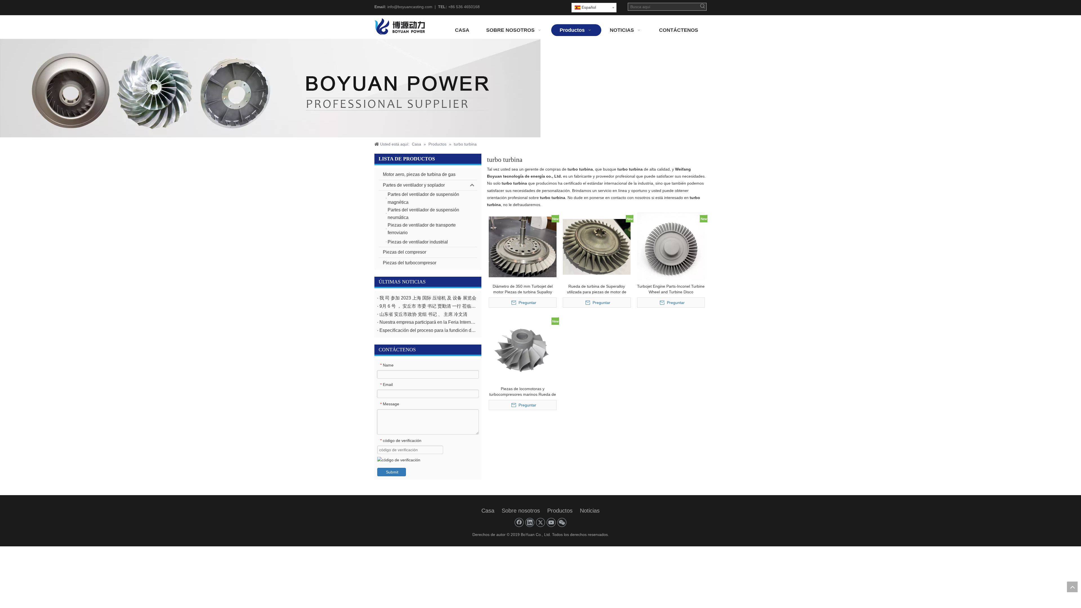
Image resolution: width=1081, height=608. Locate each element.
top (1072, 587)
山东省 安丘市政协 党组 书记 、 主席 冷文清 (423, 314)
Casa (487, 511)
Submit (392, 472)
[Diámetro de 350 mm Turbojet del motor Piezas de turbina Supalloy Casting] (523, 246)
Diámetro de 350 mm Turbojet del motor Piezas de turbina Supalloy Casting (523, 289)
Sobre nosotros (521, 511)
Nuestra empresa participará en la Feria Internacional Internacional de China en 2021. (427, 322)
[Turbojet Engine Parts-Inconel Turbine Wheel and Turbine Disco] (671, 246)
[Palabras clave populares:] (702, 6)
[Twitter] (540, 522)
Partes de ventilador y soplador (414, 185)
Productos (560, 511)
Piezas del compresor (404, 252)
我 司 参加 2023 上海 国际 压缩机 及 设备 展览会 (427, 298)
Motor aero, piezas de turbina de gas (419, 174)
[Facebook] (519, 522)
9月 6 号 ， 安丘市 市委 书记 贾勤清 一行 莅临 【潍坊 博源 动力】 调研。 (427, 306)
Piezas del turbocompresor (409, 262)
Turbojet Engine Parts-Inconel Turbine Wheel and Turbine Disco (671, 289)
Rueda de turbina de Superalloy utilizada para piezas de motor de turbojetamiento (596, 289)
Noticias (590, 511)
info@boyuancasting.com (409, 7)
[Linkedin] (529, 522)
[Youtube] (551, 522)
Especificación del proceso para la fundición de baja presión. (427, 330)
